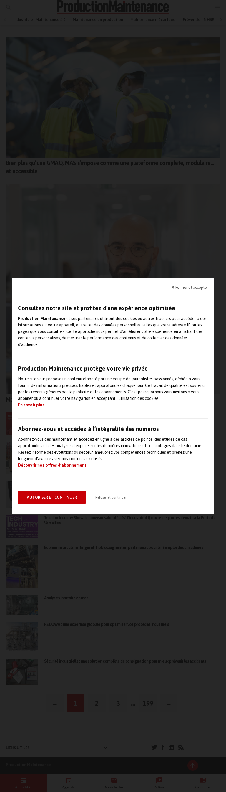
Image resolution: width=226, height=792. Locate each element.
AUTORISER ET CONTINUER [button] (52, 497)
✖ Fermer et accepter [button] (189, 287)
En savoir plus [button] (31, 404)
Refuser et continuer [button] (111, 497)
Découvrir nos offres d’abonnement (52, 465)
